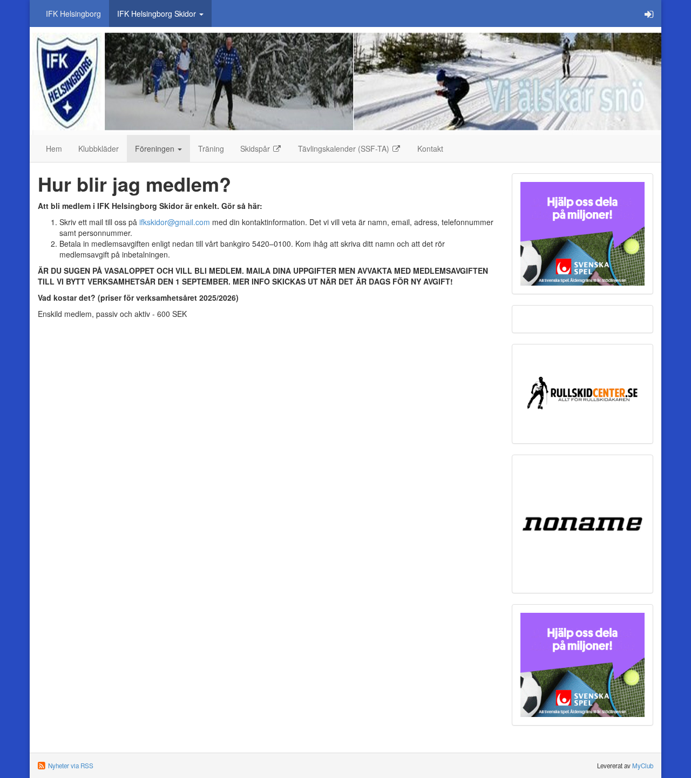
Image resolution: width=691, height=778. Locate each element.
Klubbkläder (98, 148)
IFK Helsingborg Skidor (157, 13)
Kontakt (430, 148)
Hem (54, 148)
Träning (211, 148)
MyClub (642, 765)
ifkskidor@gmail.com (174, 222)
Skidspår (256, 148)
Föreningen (156, 148)
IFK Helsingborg (73, 13)
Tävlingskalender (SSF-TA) (344, 148)
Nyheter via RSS (70, 765)
